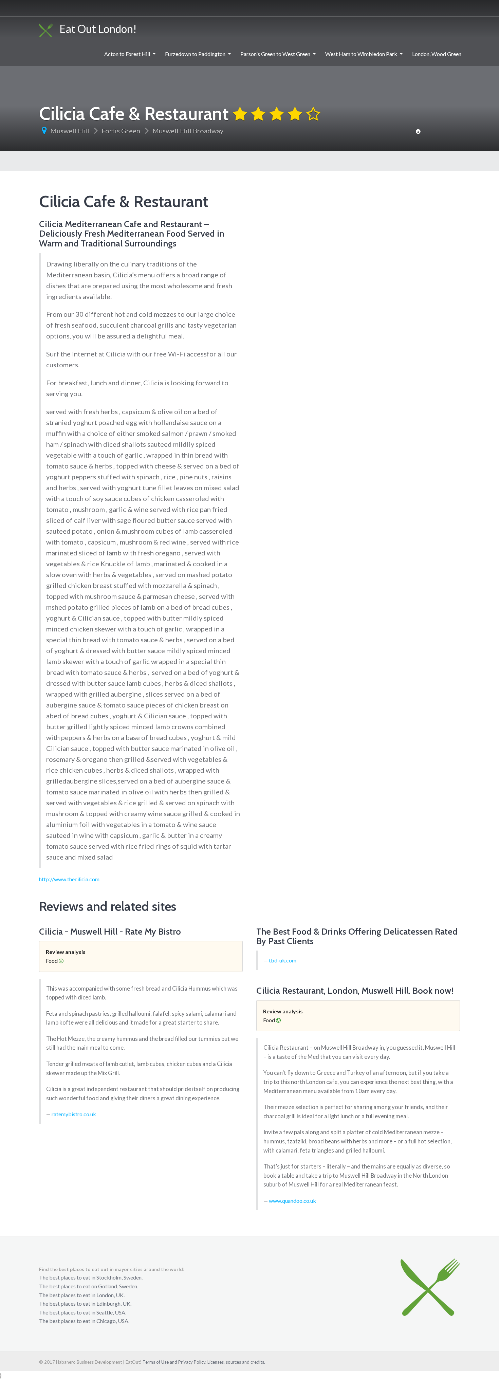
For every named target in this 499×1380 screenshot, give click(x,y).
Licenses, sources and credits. (236, 1362)
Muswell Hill (69, 131)
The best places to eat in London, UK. (82, 1295)
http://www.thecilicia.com (69, 879)
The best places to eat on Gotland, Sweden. (88, 1286)
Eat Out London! (95, 28)
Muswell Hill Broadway (187, 131)
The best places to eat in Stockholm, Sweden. (91, 1277)
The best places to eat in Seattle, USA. (82, 1312)
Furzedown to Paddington (195, 54)
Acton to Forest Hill (127, 54)
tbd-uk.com (282, 960)
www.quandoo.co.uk (292, 1200)
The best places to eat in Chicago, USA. (84, 1321)
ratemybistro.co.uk (74, 1114)
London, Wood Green (436, 54)
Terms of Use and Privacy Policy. (174, 1362)
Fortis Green (120, 131)
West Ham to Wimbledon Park (361, 54)
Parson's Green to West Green (275, 54)
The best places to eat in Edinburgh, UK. (85, 1303)
